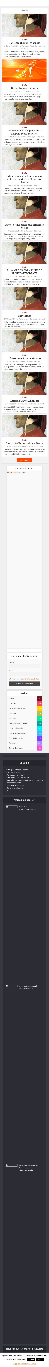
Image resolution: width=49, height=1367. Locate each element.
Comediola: (24, 315)
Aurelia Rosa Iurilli (28, 361)
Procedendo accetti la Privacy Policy (25, 679)
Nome (11, 662)
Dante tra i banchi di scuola (24, 42)
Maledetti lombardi (26, 988)
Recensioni (23, 807)
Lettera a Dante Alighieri (24, 400)
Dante (24, 40)
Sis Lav (28, 91)
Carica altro (24, 460)
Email (11, 670)
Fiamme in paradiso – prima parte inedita (27, 1169)
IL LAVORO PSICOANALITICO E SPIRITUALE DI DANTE (24, 272)
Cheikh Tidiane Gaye (27, 137)
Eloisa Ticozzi (27, 276)
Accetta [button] (31, 1359)
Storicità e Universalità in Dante (24, 443)
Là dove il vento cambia (27, 809)
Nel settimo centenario (24, 88)
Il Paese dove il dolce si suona (24, 358)
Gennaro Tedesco (28, 446)
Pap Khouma (27, 185)
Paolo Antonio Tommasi (28, 319)
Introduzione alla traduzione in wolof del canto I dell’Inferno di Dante (24, 179)
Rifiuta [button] (40, 1359)
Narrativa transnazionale (28, 986)
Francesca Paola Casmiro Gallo (33, 46)
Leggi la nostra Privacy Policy (24, 1364)
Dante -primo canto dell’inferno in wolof (24, 226)
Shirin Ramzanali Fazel (28, 404)
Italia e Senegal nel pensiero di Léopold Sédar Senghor (24, 132)
